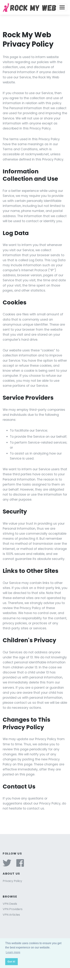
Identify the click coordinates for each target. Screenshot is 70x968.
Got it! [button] (11, 961)
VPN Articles (11, 915)
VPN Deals (10, 904)
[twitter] (7, 865)
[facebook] (20, 865)
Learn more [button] (13, 952)
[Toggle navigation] (62, 7)
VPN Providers (12, 909)
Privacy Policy (12, 881)
